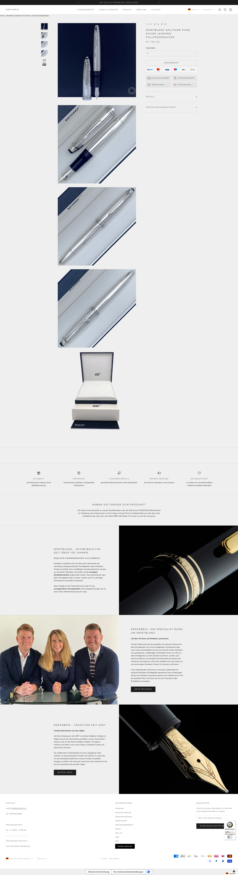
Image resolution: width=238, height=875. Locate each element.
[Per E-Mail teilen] (165, 24)
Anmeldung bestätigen (213, 826)
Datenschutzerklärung (123, 816)
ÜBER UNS (141, 10)
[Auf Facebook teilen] (155, 24)
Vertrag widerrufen (125, 846)
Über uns (118, 833)
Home (2, 16)
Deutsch (207, 10)
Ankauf (118, 829)
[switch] (229, 837)
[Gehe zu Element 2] (44, 35)
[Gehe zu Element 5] (44, 62)
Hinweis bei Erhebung (98, 872)
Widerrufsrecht (121, 821)
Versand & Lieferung (123, 812)
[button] (232, 873)
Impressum (119, 808)
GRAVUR (127, 10)
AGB (117, 837)
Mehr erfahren (143, 689)
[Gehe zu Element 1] (44, 26)
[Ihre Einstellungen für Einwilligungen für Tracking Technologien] (234, 871)
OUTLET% (156, 10)
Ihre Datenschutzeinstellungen (128, 872)
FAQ (117, 841)
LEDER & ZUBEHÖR (108, 10)
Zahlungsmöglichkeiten (124, 825)
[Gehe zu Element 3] (44, 44)
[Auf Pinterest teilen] (162, 24)
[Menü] (234, 821)
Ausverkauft (171, 63)
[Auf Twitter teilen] (158, 24)
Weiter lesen (65, 772)
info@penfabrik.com (18, 808)
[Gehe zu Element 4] (44, 53)
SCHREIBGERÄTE (85, 10)
